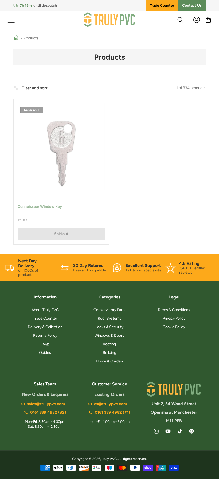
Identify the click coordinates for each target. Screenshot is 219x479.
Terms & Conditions (174, 310)
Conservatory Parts (109, 310)
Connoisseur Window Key (40, 206)
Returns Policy (45, 335)
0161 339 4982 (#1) (112, 412)
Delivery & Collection (45, 327)
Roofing (109, 344)
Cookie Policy (174, 327)
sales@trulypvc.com (46, 403)
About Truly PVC (45, 310)
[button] (11, 20)
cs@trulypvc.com (110, 403)
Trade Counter (162, 5)
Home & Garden (109, 361)
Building (109, 352)
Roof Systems (109, 318)
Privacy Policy (174, 318)
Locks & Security (109, 327)
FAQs (45, 344)
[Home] (16, 38)
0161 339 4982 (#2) (48, 412)
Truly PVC (109, 459)
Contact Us (192, 5)
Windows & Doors (109, 335)
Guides (45, 352)
